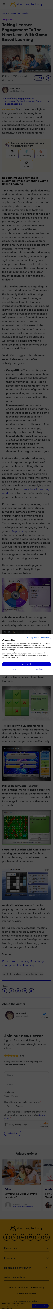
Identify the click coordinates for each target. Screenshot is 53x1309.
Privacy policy (33, 637)
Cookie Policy (45, 637)
